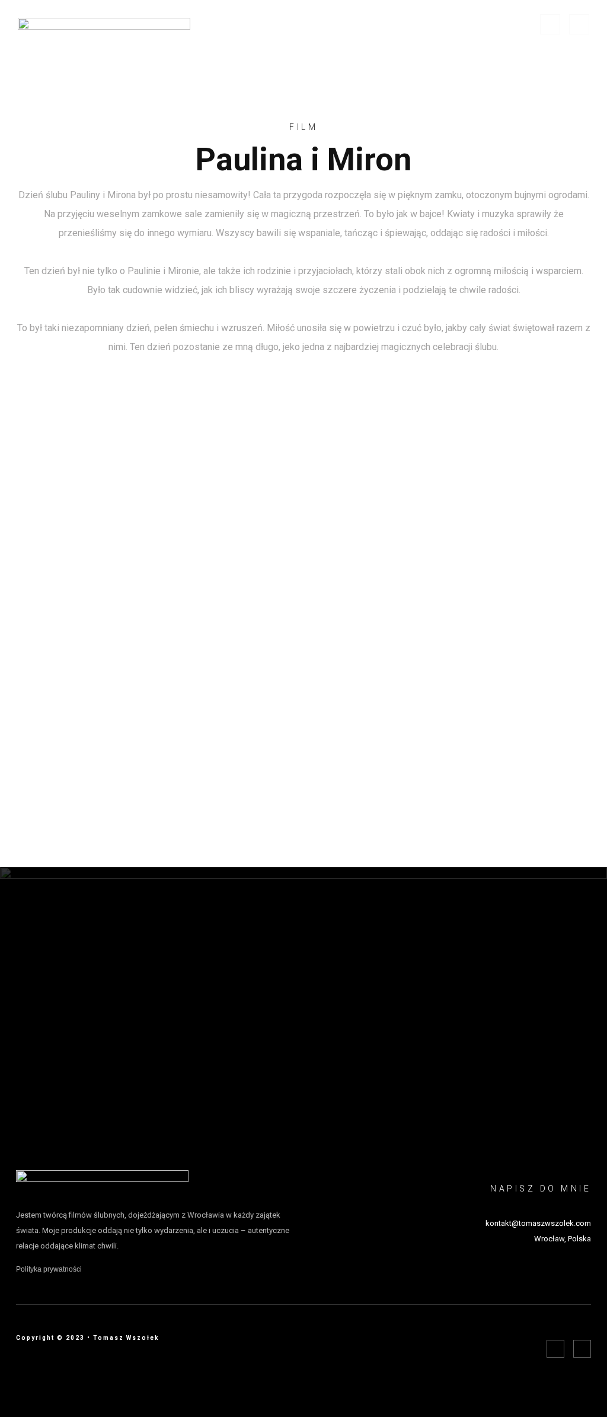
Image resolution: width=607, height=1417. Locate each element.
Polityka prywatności (49, 1269)
